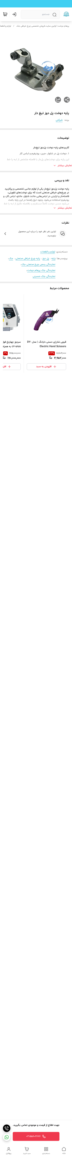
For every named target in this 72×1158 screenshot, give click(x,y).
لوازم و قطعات (47, 252)
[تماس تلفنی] (6, 1128)
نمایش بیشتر (65, 165)
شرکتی (59, 120)
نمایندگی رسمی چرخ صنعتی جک (38, 264)
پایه (53, 258)
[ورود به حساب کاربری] (15, 14)
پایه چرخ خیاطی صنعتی (28, 258)
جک (11, 258)
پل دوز (45, 258)
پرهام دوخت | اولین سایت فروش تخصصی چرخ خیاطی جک (42, 26)
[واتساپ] (6, 1137)
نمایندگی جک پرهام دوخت (41, 270)
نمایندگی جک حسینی (44, 276)
